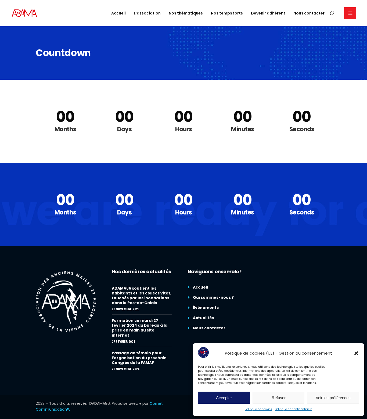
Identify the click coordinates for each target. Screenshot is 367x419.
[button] (356, 353)
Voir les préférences (333, 397)
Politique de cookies (258, 409)
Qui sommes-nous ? (213, 297)
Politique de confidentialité (293, 409)
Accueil (200, 287)
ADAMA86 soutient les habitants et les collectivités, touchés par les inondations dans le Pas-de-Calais (141, 295)
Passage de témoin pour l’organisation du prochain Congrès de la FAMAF (139, 357)
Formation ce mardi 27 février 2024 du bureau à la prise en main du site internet (139, 328)
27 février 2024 (123, 342)
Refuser (279, 397)
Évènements (206, 307)
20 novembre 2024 (125, 369)
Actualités (203, 317)
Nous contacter (209, 328)
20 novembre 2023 (125, 309)
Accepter (224, 397)
